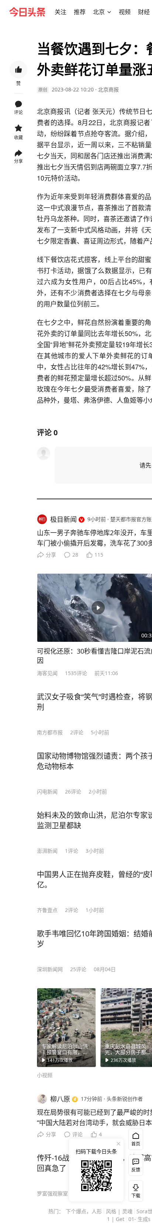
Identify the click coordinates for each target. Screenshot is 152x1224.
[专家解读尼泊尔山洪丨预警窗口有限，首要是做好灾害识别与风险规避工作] (66, 1027)
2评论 (76, 732)
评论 (77, 1134)
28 (75, 554)
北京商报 (108, 89)
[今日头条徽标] (27, 12)
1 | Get (115, 1219)
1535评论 (76, 673)
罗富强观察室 (52, 1193)
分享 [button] (18, 161)
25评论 (78, 969)
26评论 (73, 791)
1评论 (71, 850)
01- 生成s (139, 1219)
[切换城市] (109, 12)
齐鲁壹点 (47, 909)
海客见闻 (47, 673)
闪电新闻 (47, 791)
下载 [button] (134, 1189)
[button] (60, 12)
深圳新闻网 (50, 969)
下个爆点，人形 (84, 1211)
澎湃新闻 (47, 850)
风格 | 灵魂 (119, 1211)
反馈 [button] (135, 1170)
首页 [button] (135, 1144)
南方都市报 (50, 732)
